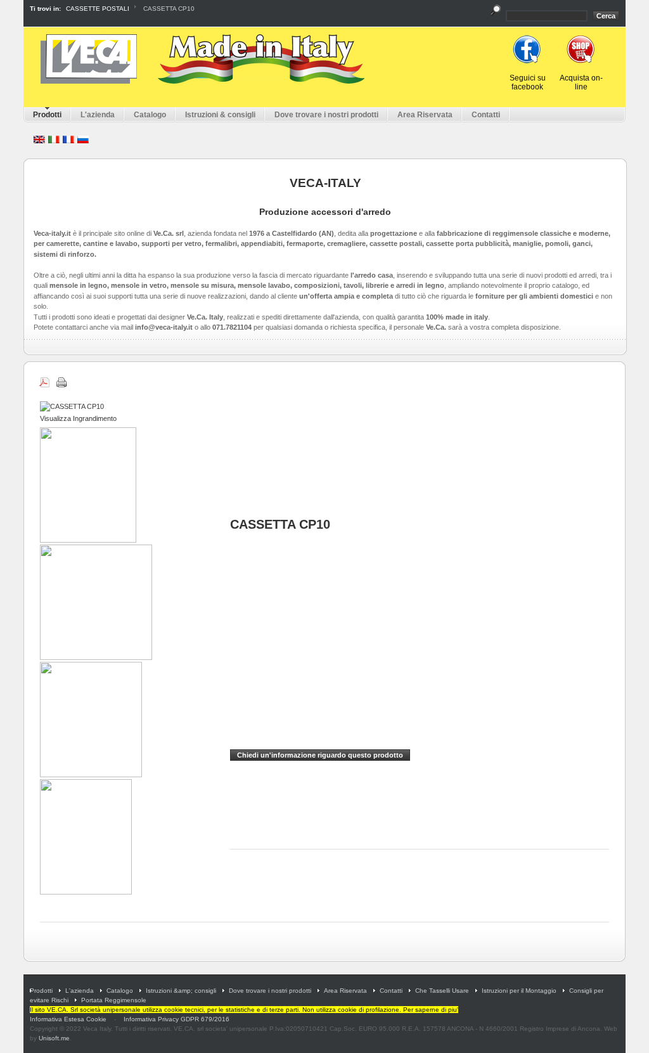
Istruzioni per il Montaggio (519, 990)
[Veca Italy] (200, 59)
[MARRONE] (92, 774)
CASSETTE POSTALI (97, 8)
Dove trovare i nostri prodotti (270, 990)
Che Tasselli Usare (442, 990)
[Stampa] (62, 380)
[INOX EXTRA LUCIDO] (87, 892)
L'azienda (79, 990)
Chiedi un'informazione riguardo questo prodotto (320, 755)
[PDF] (45, 380)
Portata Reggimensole (113, 1000)
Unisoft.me (54, 1038)
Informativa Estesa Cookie (68, 1019)
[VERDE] (97, 657)
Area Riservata (345, 990)
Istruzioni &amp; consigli (181, 990)
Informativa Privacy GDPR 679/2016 (176, 1019)
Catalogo (119, 990)
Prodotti (41, 990)
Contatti (391, 990)
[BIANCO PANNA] (89, 540)
